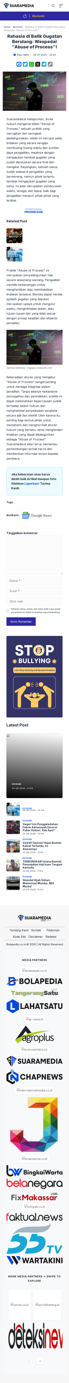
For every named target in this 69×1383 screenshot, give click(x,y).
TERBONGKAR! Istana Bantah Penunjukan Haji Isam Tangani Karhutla (42, 864)
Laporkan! (32, 483)
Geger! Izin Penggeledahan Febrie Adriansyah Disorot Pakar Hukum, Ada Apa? (40, 827)
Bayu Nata (23, 54)
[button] (53, 6)
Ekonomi (38, 16)
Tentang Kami (19, 930)
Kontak (36, 930)
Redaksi (51, 937)
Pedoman (53, 930)
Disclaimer (36, 937)
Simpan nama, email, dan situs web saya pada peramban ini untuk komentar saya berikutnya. (35, 611)
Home (7, 26)
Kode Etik (19, 937)
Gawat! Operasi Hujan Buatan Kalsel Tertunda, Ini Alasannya (42, 846)
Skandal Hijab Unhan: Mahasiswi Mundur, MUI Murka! (38, 883)
